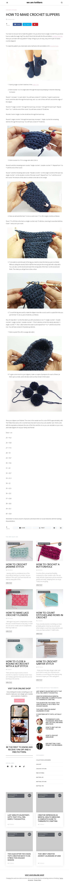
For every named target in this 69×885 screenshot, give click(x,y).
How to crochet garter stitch (46, 662)
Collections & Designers (43, 760)
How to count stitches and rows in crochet (49, 615)
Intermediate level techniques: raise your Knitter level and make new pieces (54, 721)
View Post (9, 583)
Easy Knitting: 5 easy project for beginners (54, 744)
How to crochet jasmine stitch (16, 565)
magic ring (35, 85)
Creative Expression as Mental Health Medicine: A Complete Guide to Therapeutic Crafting (49, 697)
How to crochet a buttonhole (47, 565)
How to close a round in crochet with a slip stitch (17, 664)
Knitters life (39, 777)
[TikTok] (24, 766)
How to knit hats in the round (53, 728)
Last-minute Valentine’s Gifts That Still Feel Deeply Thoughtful (49, 692)
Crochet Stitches (11, 10)
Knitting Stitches (41, 781)
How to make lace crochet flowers (17, 614)
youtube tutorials (57, 36)
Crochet (38, 764)
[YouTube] (20, 766)
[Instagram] (12, 766)
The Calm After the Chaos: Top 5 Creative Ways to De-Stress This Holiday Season (48, 704)
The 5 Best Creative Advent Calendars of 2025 (46, 710)
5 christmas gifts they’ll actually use (48, 715)
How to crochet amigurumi (52, 736)
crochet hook (54, 46)
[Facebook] (8, 766)
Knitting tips (40, 786)
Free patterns (40, 773)
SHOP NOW (19, 700)
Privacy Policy (37, 880)
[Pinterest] (16, 766)
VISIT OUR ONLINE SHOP (34, 875)
